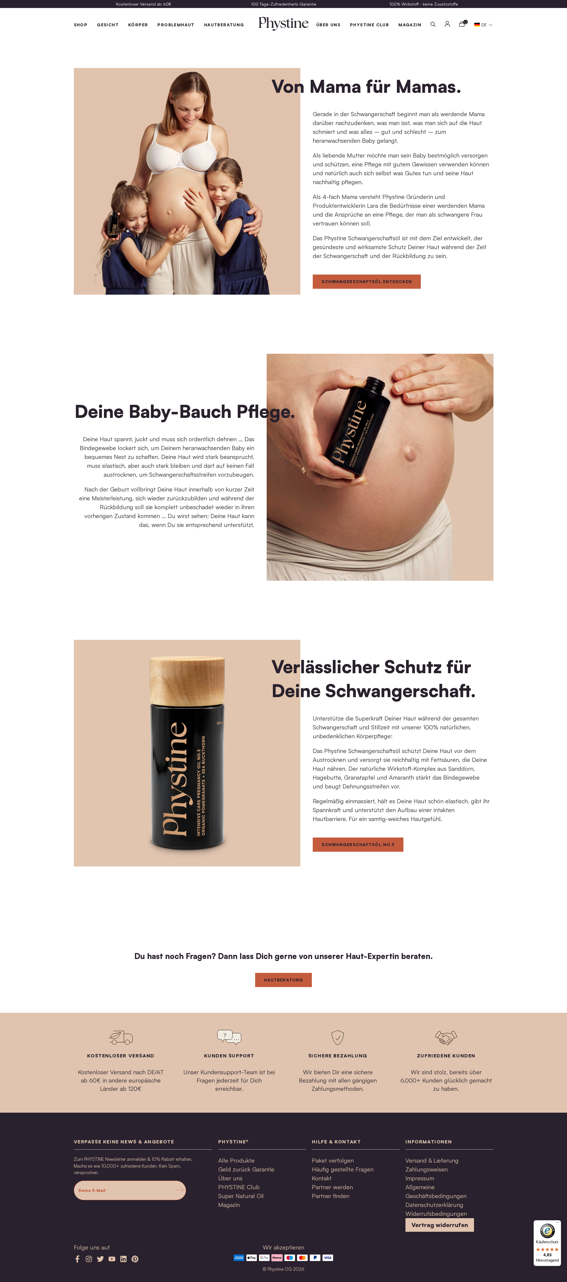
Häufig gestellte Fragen (343, 1169)
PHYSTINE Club (239, 1187)
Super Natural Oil (241, 1196)
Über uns (230, 1178)
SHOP (81, 24)
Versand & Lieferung (432, 1160)
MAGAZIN (409, 24)
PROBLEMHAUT (175, 24)
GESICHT (108, 24)
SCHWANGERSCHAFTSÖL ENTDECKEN (367, 281)
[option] (144, 4)
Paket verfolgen (333, 1160)
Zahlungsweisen (426, 1169)
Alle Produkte (236, 1160)
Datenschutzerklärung (434, 1204)
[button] (483, 24)
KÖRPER (138, 24)
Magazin (229, 1204)
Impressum (419, 1178)
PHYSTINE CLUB (369, 24)
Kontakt (322, 1178)
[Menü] (557, 1223)
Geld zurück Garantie (246, 1169)
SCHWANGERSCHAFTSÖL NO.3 (358, 844)
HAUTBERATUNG (224, 24)
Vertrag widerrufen (439, 1225)
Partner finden (330, 1196)
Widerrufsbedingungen (436, 1213)
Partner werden (332, 1187)
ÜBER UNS (328, 24)
